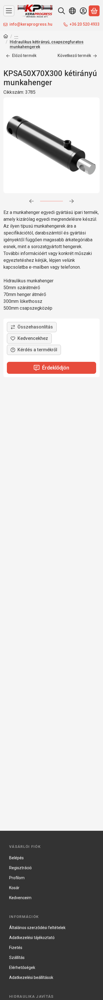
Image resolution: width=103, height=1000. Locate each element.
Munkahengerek (16, 37)
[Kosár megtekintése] (94, 10)
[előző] (31, 201)
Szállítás (17, 957)
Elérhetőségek (22, 967)
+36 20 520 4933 (85, 24)
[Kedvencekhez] (29, 338)
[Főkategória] (5, 37)
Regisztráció (20, 868)
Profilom (17, 877)
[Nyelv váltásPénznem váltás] (72, 10)
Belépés (16, 858)
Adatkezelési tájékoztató (32, 937)
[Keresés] (61, 10)
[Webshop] (8, 10)
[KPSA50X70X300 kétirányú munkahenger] (51, 145)
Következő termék (74, 55)
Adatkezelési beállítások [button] (31, 977)
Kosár (14, 887)
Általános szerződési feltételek (37, 927)
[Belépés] (83, 10)
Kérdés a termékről (37, 349)
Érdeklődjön (55, 368)
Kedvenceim (20, 897)
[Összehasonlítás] (32, 327)
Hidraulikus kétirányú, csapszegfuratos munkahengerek (47, 44)
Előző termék (24, 55)
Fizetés (15, 947)
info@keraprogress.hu (30, 24)
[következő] (71, 201)
